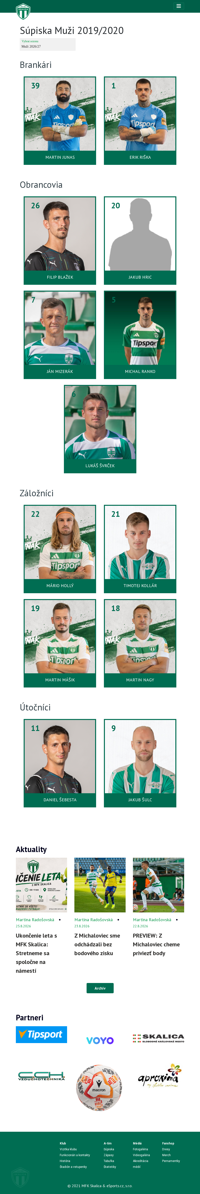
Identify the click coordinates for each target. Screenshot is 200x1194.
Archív (100, 988)
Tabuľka (109, 1161)
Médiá (137, 1143)
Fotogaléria (140, 1149)
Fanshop (168, 1143)
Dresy (166, 1149)
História (65, 1161)
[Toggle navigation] (178, 6)
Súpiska (109, 1149)
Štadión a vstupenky (73, 1167)
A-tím (107, 1143)
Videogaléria (141, 1155)
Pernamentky (171, 1161)
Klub (63, 1143)
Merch (166, 1155)
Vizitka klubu (68, 1149)
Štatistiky (110, 1167)
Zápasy (109, 1155)
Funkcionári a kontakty (75, 1155)
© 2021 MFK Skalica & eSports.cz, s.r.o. (100, 1185)
